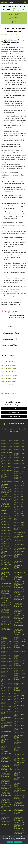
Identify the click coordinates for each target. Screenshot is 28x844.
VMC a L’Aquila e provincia (4, 747)
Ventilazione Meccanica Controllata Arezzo (19, 601)
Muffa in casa (4, 513)
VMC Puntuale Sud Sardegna (18, 702)
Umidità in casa (4, 510)
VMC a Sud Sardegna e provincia (19, 759)
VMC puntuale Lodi (5, 524)
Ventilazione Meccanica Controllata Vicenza (6, 499)
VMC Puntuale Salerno (6, 699)
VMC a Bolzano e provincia (4, 485)
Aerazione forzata (5, 824)
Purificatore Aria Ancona (6, 656)
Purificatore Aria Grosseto (17, 451)
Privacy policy (18, 841)
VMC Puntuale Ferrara (19, 515)
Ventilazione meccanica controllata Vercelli (6, 626)
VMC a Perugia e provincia (17, 529)
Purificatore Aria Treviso (8, 368)
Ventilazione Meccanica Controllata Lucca (19, 577)
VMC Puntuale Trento (5, 464)
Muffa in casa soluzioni (6, 512)
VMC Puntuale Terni (18, 488)
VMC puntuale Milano (5, 533)
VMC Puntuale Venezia (6, 457)
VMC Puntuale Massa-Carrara (19, 503)
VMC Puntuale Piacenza (19, 522)
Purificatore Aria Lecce (19, 661)
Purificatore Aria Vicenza (9, 375)
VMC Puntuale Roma (5, 694)
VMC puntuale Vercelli (6, 539)
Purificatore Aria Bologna (17, 478)
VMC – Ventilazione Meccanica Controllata (6, 815)
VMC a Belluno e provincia (4, 479)
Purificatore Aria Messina (17, 653)
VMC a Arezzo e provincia (19, 548)
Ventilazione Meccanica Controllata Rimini (19, 623)
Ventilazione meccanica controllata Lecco (6, 605)
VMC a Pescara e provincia (4, 752)
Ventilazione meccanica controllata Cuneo (11, 312)
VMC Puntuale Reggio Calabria (18, 729)
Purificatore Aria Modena (19, 479)
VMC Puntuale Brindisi (19, 709)
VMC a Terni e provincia (19, 531)
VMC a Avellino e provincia (4, 736)
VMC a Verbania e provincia (5, 573)
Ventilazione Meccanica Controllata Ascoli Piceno (6, 758)
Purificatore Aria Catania (19, 651)
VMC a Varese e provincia (6, 549)
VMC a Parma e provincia (19, 572)
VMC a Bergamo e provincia (5, 569)
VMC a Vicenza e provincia (4, 472)
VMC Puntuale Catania (19, 705)
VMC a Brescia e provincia (4, 567)
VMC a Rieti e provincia (6, 731)
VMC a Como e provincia (6, 564)
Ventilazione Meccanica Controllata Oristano (19, 810)
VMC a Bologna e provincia (17, 568)
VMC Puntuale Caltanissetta (17, 690)
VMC (14, 34)
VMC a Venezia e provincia (4, 468)
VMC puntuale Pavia (5, 519)
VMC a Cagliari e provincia (17, 765)
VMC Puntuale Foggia (18, 712)
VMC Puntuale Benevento (4, 703)
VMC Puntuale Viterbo (6, 688)
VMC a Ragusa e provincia (17, 750)
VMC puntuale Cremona (6, 527)
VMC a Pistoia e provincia (19, 532)
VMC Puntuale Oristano (19, 699)
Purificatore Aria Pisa (18, 458)
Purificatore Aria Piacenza (17, 476)
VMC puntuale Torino (5, 546)
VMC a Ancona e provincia (4, 733)
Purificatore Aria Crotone (19, 685)
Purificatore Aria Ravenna (17, 469)
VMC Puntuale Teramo (6, 706)
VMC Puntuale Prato (18, 487)
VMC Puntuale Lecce (18, 711)
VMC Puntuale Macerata (6, 683)
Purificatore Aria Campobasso (4, 638)
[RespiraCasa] (7, 3)
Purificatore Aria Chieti (6, 674)
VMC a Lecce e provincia (19, 777)
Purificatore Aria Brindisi (19, 660)
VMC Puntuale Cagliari (19, 716)
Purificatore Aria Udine (19, 461)
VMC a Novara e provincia (4, 577)
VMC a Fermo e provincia (6, 722)
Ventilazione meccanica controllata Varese (6, 591)
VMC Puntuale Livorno (19, 493)
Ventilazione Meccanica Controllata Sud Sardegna (19, 812)
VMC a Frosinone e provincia (5, 727)
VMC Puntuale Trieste (18, 504)
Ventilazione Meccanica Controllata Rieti (6, 778)
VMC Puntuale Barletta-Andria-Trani (19, 715)
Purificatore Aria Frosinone (4, 652)
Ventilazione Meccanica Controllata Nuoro (19, 833)
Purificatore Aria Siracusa (17, 638)
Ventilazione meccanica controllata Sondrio (6, 593)
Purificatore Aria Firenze (19, 457)
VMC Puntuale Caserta (6, 701)
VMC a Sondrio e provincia (4, 552)
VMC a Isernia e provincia (6, 711)
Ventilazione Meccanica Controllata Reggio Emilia (19, 635)
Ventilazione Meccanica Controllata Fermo (6, 761)
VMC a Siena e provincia (19, 538)
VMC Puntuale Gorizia (18, 507)
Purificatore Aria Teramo (6, 670)
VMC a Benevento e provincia (5, 744)
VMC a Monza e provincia (6, 555)
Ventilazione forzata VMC (6, 35)
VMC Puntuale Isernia (5, 677)
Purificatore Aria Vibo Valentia (18, 675)
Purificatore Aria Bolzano (6, 452)
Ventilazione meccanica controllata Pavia (6, 596)
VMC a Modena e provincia (17, 571)
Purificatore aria (4, 819)
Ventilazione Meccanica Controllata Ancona (6, 781)
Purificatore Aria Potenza (17, 688)
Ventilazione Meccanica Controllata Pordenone (19, 613)
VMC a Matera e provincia (17, 784)
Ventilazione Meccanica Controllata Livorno (19, 599)
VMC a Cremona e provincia (5, 563)
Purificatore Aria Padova (8, 372)
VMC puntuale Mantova (6, 522)
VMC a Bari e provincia (19, 770)
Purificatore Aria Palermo (17, 649)
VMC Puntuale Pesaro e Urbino (6, 685)
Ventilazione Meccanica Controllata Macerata (6, 763)
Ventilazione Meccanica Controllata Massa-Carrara (19, 584)
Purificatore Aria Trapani (19, 639)
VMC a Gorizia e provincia (19, 552)
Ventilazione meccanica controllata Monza (6, 598)
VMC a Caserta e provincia (4, 742)
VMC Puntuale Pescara (6, 708)
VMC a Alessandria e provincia (5, 581)
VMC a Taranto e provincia (17, 773)
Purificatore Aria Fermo (6, 643)
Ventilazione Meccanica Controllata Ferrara (19, 616)
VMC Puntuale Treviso (5, 463)
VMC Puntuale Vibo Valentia (18, 723)
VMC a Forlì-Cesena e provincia (18, 562)
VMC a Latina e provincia (6, 725)
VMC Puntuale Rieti (5, 690)
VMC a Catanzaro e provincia (18, 786)
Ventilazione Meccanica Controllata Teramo (6, 800)
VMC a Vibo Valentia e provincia (18, 781)
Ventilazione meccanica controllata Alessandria (16, 316)
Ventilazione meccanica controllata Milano (6, 617)
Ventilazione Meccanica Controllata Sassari (19, 831)
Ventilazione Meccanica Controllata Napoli (6, 788)
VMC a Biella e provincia (6, 574)
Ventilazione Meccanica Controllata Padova (6, 501)
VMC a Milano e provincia (6, 570)
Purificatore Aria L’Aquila (6, 668)
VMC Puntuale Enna (18, 693)
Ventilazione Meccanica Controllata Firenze (19, 594)
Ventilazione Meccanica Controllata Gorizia (19, 611)
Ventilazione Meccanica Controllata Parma (19, 632)
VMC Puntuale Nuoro (18, 708)
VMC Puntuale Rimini (18, 521)
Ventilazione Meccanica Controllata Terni (19, 592)
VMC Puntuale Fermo (5, 681)
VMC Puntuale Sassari (19, 718)
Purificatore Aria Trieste (19, 460)
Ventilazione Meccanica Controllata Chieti (6, 805)
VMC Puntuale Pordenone (17, 510)
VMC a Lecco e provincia (6, 560)
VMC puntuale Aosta (5, 515)
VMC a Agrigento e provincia (18, 752)
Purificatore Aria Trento (6, 451)
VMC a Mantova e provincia (5, 557)
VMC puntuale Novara (5, 538)
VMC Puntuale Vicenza (6, 460)
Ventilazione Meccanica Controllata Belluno (6, 487)
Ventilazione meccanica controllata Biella (6, 622)
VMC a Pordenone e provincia (18, 555)
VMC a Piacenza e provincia (18, 566)
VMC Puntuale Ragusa (19, 698)
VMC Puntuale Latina (5, 693)
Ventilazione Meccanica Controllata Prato (19, 590)
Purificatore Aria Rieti (5, 655)
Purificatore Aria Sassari (19, 668)
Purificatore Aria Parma (19, 481)
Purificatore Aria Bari (18, 671)
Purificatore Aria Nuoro (19, 670)
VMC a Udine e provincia (19, 551)
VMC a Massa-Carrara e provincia (19, 537)
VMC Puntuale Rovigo (5, 454)
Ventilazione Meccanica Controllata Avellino (6, 786)
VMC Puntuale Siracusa (19, 695)
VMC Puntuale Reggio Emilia (18, 514)
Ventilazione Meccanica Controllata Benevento (6, 795)
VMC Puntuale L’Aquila (6, 705)
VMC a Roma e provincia (6, 723)
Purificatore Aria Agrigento (17, 643)
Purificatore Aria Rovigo (9, 339)
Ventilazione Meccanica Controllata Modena (19, 630)
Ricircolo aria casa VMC (6, 822)
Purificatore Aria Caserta (6, 661)
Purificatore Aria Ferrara (19, 467)
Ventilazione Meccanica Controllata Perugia (19, 587)
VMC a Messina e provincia (17, 743)
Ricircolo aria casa (19, 34)
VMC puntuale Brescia (6, 530)
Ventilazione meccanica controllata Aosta (6, 588)
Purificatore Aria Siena (19, 446)
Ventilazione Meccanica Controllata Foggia (19, 823)
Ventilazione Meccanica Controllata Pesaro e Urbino (6, 766)
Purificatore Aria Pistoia (19, 449)
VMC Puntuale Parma (18, 511)
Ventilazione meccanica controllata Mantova (6, 600)
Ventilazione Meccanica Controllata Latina (6, 771)
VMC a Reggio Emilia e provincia (19, 574)
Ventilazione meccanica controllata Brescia (6, 612)
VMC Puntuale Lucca (18, 497)
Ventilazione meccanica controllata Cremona (6, 607)
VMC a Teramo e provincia (4, 749)
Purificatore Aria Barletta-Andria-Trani (18, 665)
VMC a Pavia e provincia (6, 553)
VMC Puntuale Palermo (19, 703)
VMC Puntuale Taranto (19, 721)
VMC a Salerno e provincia (4, 740)
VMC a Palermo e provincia (18, 738)
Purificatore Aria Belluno (10, 333)
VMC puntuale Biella (5, 536)
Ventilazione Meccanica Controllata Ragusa (19, 803)
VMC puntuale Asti (5, 543)
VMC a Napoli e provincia (6, 737)
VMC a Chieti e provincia (6, 753)
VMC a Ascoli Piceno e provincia (6, 718)
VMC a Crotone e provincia (17, 779)
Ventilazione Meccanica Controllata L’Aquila (6, 797)
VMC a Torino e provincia (6, 586)
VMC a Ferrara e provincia (17, 557)
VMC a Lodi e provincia (6, 559)
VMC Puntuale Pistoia (18, 499)
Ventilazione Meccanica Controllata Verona (6, 497)
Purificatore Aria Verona (8, 378)
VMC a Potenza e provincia (17, 793)
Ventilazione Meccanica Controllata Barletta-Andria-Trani (19, 825)
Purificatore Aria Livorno (19, 455)
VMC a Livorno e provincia (17, 546)
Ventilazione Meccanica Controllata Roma (6, 783)
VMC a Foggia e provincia (19, 760)
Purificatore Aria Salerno (6, 660)
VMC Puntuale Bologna (19, 524)
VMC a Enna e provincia (19, 754)
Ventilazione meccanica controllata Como (6, 610)
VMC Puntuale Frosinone (6, 687)
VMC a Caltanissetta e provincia (18, 736)
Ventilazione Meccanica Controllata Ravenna (19, 618)
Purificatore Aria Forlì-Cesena (19, 472)
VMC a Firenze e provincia (17, 542)
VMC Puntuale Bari (18, 719)
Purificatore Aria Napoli (6, 667)
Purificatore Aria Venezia (10, 345)
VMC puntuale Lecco (5, 525)
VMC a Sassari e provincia (17, 767)
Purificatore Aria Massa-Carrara (19, 454)
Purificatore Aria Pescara (4, 672)
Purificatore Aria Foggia (19, 663)
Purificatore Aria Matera (19, 677)
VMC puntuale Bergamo (6, 532)
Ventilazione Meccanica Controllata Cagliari (19, 828)
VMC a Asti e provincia (6, 583)
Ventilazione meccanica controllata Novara (6, 624)
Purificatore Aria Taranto (19, 673)
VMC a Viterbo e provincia (4, 730)
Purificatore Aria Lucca (19, 448)
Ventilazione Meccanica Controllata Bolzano (6, 506)
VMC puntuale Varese (5, 516)
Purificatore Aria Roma (6, 658)
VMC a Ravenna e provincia (18, 560)
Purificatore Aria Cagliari (19, 667)
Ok (8, 841)
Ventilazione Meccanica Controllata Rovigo (6, 490)
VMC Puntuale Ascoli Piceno (5, 680)
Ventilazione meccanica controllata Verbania (6, 619)
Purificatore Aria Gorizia (19, 463)
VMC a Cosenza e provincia (17, 789)
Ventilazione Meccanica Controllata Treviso (6, 492)
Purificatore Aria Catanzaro (17, 679)
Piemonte (10, 34)
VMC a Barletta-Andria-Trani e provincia (19, 763)
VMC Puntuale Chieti (5, 709)
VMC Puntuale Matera (19, 730)
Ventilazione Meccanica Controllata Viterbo (6, 776)
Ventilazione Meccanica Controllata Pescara (6, 802)
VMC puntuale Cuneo (5, 545)
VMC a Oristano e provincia (18, 756)
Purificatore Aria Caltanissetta (17, 647)
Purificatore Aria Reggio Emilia (19, 483)
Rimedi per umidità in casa (5, 509)
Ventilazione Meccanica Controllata (18, 35)
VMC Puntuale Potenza (19, 733)
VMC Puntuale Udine (18, 506)
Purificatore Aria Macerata (4, 646)
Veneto (3, 330)
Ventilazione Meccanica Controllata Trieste (19, 606)
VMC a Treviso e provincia (4, 477)
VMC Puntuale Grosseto (19, 500)
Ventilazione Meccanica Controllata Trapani (19, 800)
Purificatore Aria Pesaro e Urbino (6, 648)
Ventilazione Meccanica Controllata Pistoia (19, 579)
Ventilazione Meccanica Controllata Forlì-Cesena (19, 620)
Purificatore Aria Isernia (6, 639)
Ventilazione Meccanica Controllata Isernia (6, 755)
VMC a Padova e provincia (4, 475)
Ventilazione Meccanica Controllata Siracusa (19, 798)
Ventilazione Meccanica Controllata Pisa (19, 597)
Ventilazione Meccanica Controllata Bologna (19, 627)
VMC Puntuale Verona (5, 458)
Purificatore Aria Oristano (17, 656)
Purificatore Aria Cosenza (17, 681)
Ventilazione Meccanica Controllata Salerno (6, 790)
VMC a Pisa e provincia (19, 544)
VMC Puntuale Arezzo (18, 494)
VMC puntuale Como (5, 528)
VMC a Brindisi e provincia (17, 775)
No (12, 841)
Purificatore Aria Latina (6, 649)
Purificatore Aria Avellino (6, 665)
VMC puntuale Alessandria (4, 542)
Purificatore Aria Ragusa (19, 641)
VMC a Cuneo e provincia (6, 584)
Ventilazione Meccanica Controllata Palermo (19, 815)
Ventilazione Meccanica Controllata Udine (19, 609)
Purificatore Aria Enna (19, 645)
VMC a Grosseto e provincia (18, 535)
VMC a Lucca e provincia (19, 540)
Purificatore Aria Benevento (4, 664)
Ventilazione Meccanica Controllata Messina (19, 820)
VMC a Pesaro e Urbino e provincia (6, 715)
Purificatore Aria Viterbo (6, 653)
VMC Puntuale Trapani (19, 696)
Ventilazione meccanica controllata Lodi (6, 603)
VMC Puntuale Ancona (6, 691)
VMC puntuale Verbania (6, 535)
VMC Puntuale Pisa (18, 491)
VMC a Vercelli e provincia (4, 579)
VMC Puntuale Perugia (19, 485)
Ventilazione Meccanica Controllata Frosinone (6, 774)
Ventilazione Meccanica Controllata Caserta (6, 793)
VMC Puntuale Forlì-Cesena (18, 519)
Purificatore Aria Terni (8, 385)
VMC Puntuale (4, 813)
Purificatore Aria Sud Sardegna (18, 658)
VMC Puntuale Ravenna (19, 517)
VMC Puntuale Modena (19, 525)
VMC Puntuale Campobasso (4, 676)
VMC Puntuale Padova (6, 461)
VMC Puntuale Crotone (19, 732)
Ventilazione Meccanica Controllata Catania (19, 818)
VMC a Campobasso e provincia (5, 720)
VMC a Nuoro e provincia (19, 769)
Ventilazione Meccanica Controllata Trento (6, 504)
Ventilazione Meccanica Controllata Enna (19, 808)
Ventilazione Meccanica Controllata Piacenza (19, 625)
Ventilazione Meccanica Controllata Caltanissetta (19, 796)
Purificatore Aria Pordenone (17, 465)
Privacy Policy (14, 435)
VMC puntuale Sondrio (6, 518)
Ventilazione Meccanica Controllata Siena (19, 604)
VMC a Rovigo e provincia (6, 481)
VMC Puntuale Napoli (5, 698)
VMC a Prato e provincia (19, 527)
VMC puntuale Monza (5, 521)
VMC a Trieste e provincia (19, 549)
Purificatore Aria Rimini (19, 473)
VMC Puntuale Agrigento (19, 692)
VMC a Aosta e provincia (6, 548)
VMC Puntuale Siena (18, 496)
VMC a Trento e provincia (6, 482)
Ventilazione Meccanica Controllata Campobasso (6, 769)
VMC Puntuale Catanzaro (19, 725)
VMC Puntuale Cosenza (19, 726)
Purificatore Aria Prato (19, 440)
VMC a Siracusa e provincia (18, 745)
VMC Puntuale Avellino (6, 696)
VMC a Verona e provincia (6, 470)
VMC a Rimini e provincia (19, 563)
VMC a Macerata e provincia (5, 713)
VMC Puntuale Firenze (19, 490)
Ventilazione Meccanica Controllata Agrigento (19, 805)
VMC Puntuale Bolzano (6, 466)
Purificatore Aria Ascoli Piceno (6, 642)
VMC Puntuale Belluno (6, 455)
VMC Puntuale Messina (19, 706)
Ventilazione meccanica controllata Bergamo (6, 615)
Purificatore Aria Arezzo (19, 444)
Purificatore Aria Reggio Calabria (19, 684)
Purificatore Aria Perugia (19, 441)
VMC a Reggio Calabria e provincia (19, 791)
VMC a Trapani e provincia (17, 748)
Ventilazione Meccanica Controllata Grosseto (19, 582)
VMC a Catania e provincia (17, 741)
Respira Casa (4, 34)
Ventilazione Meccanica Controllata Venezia (6, 494)
